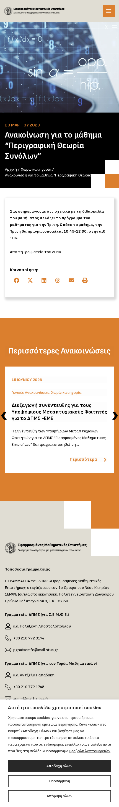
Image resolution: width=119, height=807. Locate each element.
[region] (59, 753)
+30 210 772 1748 (29, 686)
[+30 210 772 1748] (8, 687)
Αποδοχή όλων (59, 766)
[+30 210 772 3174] (8, 638)
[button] (17, 280)
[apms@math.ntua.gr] (8, 699)
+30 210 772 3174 (28, 638)
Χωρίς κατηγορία (66, 392)
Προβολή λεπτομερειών (89, 751)
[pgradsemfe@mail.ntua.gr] (8, 650)
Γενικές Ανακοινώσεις (30, 392)
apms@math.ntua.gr (31, 698)
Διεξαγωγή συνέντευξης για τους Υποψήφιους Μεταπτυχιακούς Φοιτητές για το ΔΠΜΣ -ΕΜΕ (59, 411)
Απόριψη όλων (60, 796)
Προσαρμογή (59, 781)
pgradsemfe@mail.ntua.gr (35, 649)
